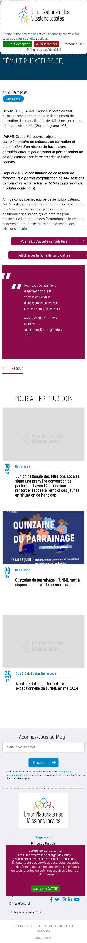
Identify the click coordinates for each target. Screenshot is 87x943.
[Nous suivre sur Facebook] (51, 899)
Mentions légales (22, 925)
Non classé (13, 99)
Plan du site (43, 930)
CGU (38, 925)
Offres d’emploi (19, 903)
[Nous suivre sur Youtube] (77, 899)
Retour (16, 368)
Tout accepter (19, 44)
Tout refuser (47, 44)
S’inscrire (39, 762)
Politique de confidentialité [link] (44, 50)
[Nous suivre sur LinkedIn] (70, 899)
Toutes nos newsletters (25, 912)
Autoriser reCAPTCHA (45, 888)
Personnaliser (74, 44)
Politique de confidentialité (59, 925)
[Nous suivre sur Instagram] (64, 899)
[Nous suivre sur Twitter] (57, 899)
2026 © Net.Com (43, 937)
